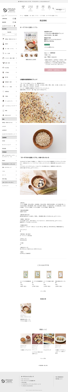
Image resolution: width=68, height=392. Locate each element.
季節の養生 (4, 178)
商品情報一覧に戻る (43, 365)
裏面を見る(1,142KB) (31, 59)
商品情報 (26, 15)
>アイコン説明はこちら (49, 47)
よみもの (4, 126)
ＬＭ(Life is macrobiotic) (27, 385)
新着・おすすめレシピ (6, 167)
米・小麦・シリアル (34, 15)
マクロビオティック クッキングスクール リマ (31, 384)
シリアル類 (42, 15)
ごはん (3, 171)
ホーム (21, 15)
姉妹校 (3, 160)
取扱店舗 (4, 148)
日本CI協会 (24, 382)
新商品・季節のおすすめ (7, 122)
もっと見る (43, 291)
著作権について (59, 378)
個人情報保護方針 (59, 377)
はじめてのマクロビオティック (8, 134)
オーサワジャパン (25, 378)
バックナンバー (5, 185)
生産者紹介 (4, 130)
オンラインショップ (6, 144)
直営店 (3, 140)
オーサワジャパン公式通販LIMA (28, 380)
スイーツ (4, 175)
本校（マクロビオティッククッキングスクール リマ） (8, 156)
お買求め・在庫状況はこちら (55, 70)
